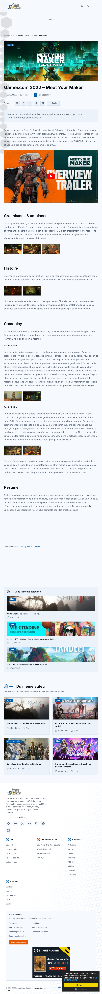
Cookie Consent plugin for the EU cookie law (81, 989)
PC (14, 35)
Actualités (72, 845)
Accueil (7, 35)
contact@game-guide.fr (16, 817)
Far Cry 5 (40, 858)
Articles (71, 849)
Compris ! (80, 984)
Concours (72, 875)
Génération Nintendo (39, 932)
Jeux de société (12, 858)
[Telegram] (36, 103)
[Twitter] (17, 103)
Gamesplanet (25, 547)
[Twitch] (36, 823)
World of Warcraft (44, 849)
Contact (9, 887)
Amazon (36, 547)
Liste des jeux (11, 862)
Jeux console (11, 849)
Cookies (9, 904)
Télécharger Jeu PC (17, 932)
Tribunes (71, 858)
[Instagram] (8, 830)
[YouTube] (29, 823)
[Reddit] (42, 103)
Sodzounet (46, 95)
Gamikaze (13, 923)
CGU (8, 900)
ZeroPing (35, 923)
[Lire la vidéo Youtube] (51, 176)
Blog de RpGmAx (16, 927)
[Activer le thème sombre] (87, 5)
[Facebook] (23, 103)
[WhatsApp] (29, 103)
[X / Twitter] (22, 823)
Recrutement (11, 895)
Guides (71, 853)
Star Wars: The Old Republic (48, 845)
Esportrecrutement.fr (17, 936)
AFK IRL (71, 862)
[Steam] (8, 823)
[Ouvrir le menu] (93, 5)
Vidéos (71, 866)
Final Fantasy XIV (44, 853)
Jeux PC (9, 845)
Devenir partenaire (18, 942)
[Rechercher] (82, 5)
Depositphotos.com (39, 927)
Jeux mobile (11, 853)
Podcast (71, 870)
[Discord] (15, 823)
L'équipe (9, 891)
